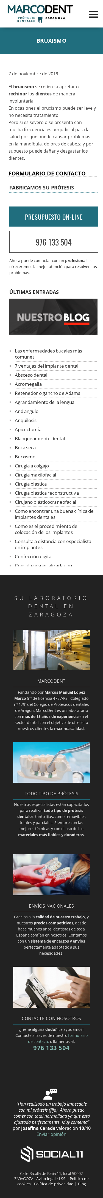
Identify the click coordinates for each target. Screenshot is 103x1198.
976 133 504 (54, 242)
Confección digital (34, 556)
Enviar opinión (51, 1134)
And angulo (27, 411)
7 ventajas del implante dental (47, 366)
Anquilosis (26, 420)
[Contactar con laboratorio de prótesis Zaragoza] (51, 1006)
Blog (82, 1183)
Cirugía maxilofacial (35, 475)
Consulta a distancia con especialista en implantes (53, 544)
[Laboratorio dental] (39, 22)
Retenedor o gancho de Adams (47, 393)
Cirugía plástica (31, 484)
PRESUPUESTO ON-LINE (54, 217)
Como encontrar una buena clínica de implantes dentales (54, 514)
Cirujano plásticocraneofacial (45, 502)
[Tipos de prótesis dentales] (51, 781)
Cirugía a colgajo (32, 465)
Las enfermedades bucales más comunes (48, 354)
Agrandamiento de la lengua (45, 402)
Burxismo (25, 456)
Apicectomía (28, 429)
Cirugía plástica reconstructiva (47, 493)
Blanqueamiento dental (40, 438)
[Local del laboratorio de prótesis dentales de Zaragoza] (51, 669)
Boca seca (25, 447)
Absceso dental (31, 375)
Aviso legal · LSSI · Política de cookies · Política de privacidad (53, 1181)
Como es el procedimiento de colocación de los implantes (46, 529)
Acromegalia (28, 384)
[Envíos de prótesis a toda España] (51, 894)
